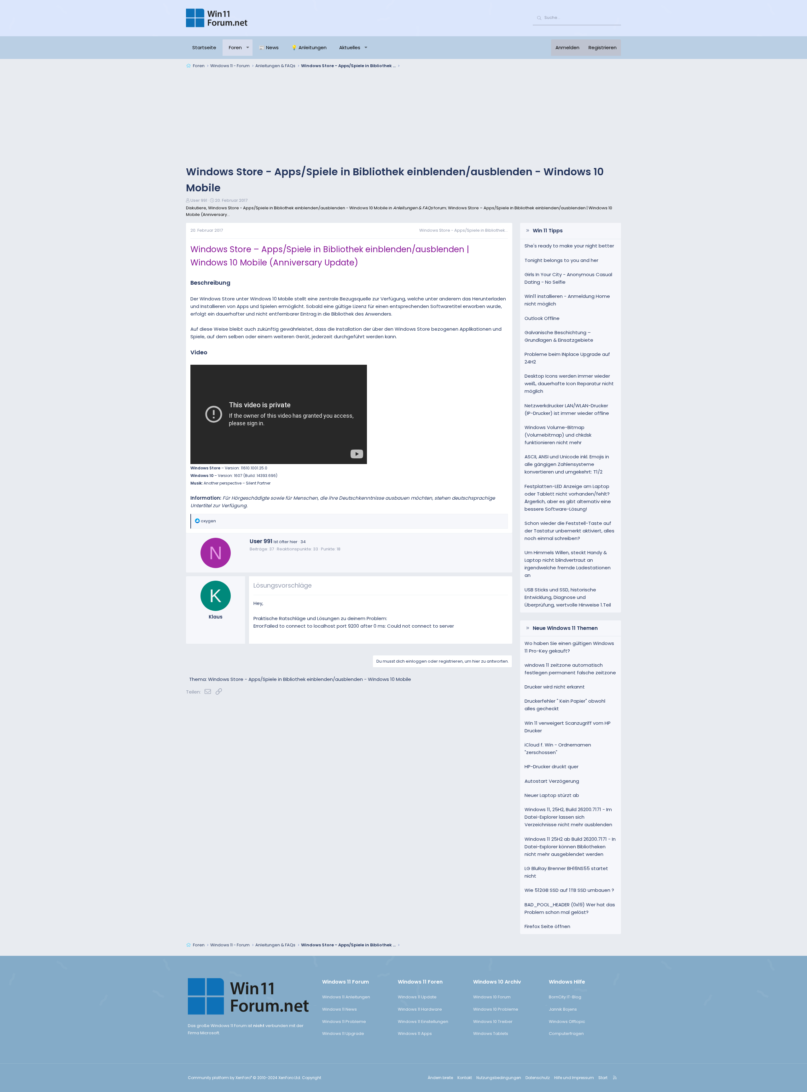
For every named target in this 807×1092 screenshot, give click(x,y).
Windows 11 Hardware (420, 1009)
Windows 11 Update (417, 997)
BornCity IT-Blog (565, 997)
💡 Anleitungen (309, 47)
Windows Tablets (490, 1034)
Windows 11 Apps (415, 1034)
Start (602, 1077)
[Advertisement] (403, 118)
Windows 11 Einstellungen (423, 1022)
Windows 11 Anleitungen (346, 997)
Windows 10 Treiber (493, 1022)
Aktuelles (349, 47)
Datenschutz (537, 1077)
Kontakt (464, 1077)
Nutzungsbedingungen (498, 1077)
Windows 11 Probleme (344, 1022)
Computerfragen (566, 1034)
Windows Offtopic (567, 1022)
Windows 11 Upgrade (343, 1034)
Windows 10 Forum (492, 997)
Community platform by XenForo (244, 1077)
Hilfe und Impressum (574, 1077)
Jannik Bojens (563, 1009)
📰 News (269, 47)
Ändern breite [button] (440, 1077)
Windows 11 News (339, 1009)
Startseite (204, 47)
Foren (235, 47)
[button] (248, 47)
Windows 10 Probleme (495, 1009)
